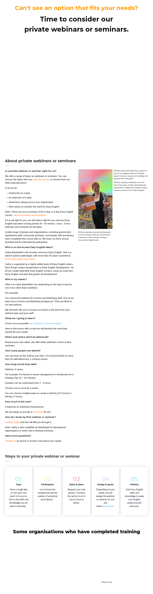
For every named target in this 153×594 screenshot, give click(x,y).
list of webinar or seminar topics (45, 323)
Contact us (10, 441)
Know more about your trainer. (20, 259)
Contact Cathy (12, 422)
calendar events (41, 179)
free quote (109, 506)
